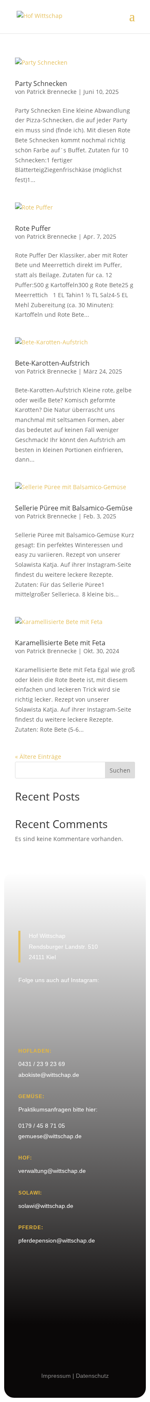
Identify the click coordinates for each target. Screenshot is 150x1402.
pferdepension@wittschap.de (56, 1240)
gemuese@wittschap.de (50, 1136)
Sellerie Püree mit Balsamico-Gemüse (73, 508)
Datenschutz (92, 1375)
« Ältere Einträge (38, 756)
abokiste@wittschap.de (48, 1074)
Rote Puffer (33, 228)
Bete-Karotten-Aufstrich (52, 363)
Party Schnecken (41, 83)
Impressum (56, 1375)
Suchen (120, 770)
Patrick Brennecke (52, 92)
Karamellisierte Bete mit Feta (60, 642)
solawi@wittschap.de (45, 1205)
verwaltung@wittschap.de (52, 1170)
